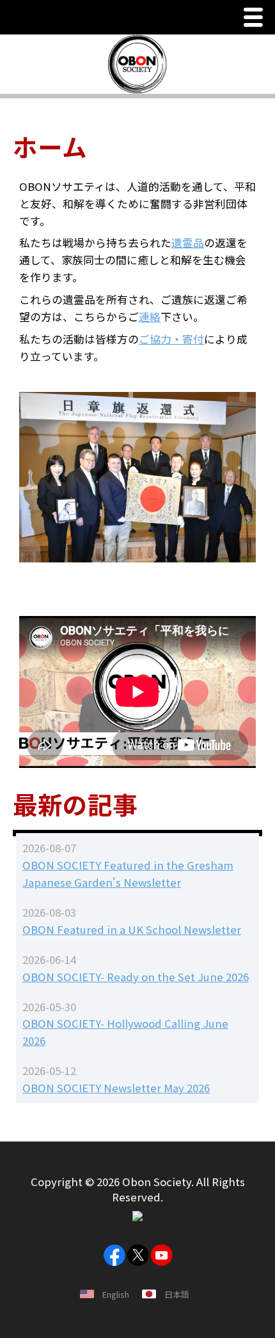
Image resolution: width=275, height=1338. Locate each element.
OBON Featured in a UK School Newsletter (131, 929)
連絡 (150, 316)
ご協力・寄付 (171, 339)
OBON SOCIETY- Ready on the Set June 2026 (135, 976)
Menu (256, 19)
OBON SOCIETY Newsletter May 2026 (116, 1087)
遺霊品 (187, 242)
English (115, 1294)
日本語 (176, 1294)
